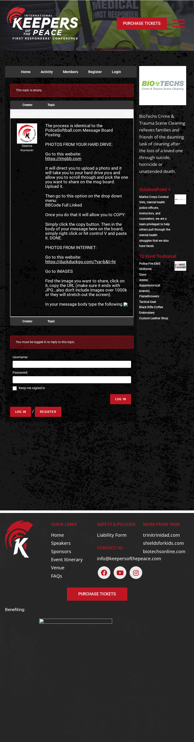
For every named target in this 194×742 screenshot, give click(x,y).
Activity (47, 72)
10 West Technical (157, 256)
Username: (20, 357)
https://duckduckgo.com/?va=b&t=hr (80, 261)
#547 (127, 114)
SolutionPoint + (155, 189)
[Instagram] (136, 572)
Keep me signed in (32, 388)
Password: (20, 372)
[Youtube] (120, 572)
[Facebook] (104, 572)
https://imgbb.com (63, 158)
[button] (142, 23)
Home (26, 72)
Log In (120, 399)
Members (70, 72)
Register (95, 72)
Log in (20, 412)
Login (116, 72)
